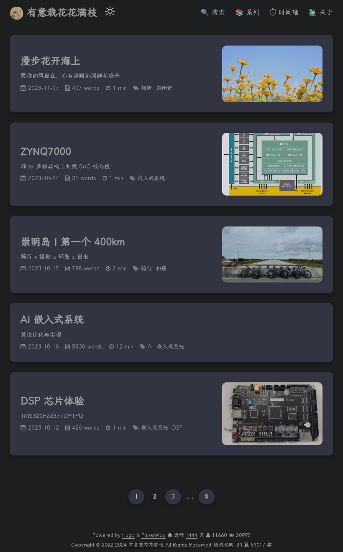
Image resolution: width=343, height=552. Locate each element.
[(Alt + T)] (110, 12)
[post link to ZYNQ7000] (171, 164)
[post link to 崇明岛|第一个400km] (171, 254)
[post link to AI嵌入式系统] (171, 332)
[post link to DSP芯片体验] (171, 413)
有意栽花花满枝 (62, 12)
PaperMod (153, 535)
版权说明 (224, 545)
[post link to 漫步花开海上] (171, 74)
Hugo (128, 535)
